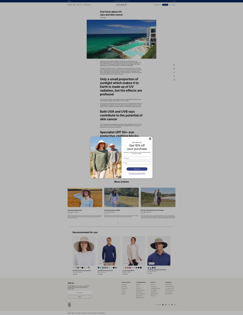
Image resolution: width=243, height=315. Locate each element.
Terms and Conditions (133, 174)
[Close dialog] (150, 139)
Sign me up (137, 169)
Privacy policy (142, 174)
